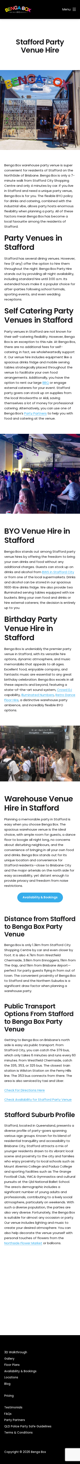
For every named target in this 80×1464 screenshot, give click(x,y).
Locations (11, 1377)
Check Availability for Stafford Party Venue (38, 1099)
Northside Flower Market (23, 1243)
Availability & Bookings (40, 897)
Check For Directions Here (24, 1090)
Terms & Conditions (18, 1433)
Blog (7, 1384)
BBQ (45, 382)
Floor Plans (12, 1365)
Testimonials (13, 1407)
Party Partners (35, 413)
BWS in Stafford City (58, 572)
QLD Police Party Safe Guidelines (27, 1426)
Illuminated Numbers (37, 695)
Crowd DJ (64, 689)
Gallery (9, 1359)
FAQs (8, 1414)
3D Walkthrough (15, 1352)
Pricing (9, 1396)
